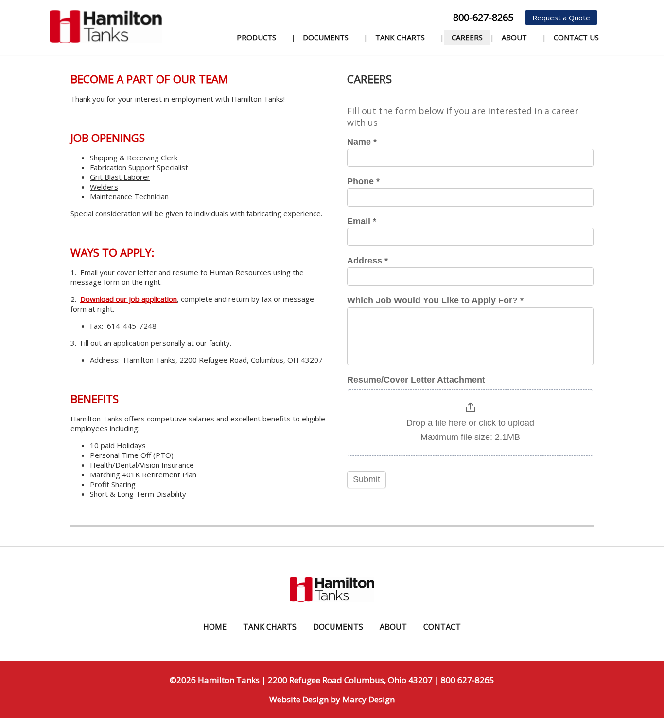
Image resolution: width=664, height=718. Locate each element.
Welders (104, 187)
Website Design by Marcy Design (332, 699)
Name (362, 142)
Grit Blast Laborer (120, 177)
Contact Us (576, 37)
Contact (442, 626)
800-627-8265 (483, 17)
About (514, 37)
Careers (467, 37)
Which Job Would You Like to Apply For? (435, 300)
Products (256, 37)
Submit (366, 479)
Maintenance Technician (129, 196)
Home (215, 626)
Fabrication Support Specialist (139, 167)
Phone (363, 181)
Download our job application (128, 299)
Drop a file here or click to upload (470, 423)
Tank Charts (400, 37)
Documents (326, 37)
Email (361, 221)
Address (367, 260)
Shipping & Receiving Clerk (133, 157)
